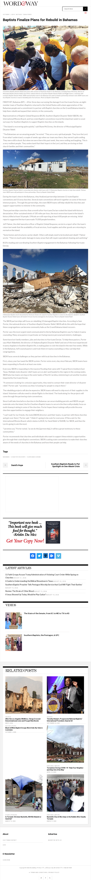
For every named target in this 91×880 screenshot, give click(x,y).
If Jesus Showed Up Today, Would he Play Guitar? (25, 594)
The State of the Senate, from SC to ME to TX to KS (46, 613)
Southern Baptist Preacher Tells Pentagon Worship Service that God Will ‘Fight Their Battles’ (43, 584)
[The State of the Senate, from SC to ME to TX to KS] (13, 628)
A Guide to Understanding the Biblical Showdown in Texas (29, 581)
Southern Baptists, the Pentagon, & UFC (41, 635)
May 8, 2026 (9, 723)
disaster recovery (18, 457)
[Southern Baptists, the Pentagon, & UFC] (13, 650)
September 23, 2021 (53, 723)
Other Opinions (11, 815)
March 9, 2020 (51, 821)
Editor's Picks (10, 726)
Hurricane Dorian (34, 457)
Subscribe (6, 860)
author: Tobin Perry (24, 14)
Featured (50, 766)
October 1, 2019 (8, 14)
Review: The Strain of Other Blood (19, 591)
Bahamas (6, 457)
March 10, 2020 (10, 821)
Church (8, 717)
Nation (57, 766)
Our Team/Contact (10, 840)
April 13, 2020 (51, 772)
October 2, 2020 (10, 732)
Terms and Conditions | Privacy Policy (45, 872)
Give (4, 845)
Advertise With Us (55, 840)
